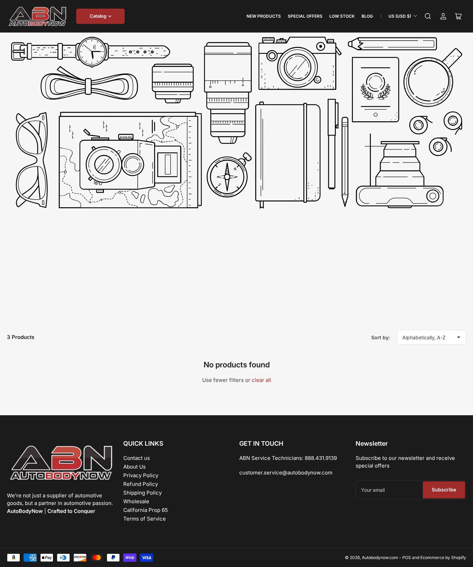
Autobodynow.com (380, 557)
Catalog (98, 16)
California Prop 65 (145, 510)
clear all (261, 380)
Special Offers (305, 16)
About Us (134, 466)
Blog (367, 16)
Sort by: (380, 337)
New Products (264, 16)
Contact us (136, 458)
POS (406, 557)
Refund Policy (140, 484)
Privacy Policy (140, 475)
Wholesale (136, 501)
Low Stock (342, 16)
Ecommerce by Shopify (443, 557)
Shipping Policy (142, 492)
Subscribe (444, 489)
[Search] (428, 16)
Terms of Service (144, 518)
